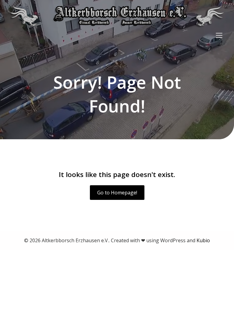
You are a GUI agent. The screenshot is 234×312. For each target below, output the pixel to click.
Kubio (203, 240)
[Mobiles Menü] (219, 35)
